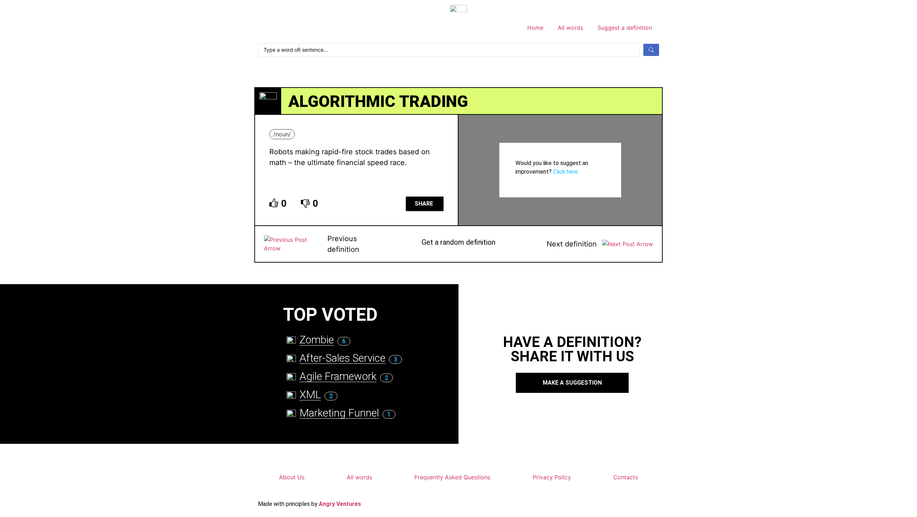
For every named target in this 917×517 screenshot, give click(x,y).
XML (310, 394)
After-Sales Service (342, 358)
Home (535, 27)
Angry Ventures (340, 503)
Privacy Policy (552, 477)
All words (570, 27)
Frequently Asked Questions (452, 477)
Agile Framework (337, 376)
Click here (565, 171)
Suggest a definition (624, 27)
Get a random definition (458, 242)
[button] (424, 204)
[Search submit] (651, 50)
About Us (291, 477)
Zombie (316, 339)
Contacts (625, 477)
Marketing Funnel (339, 412)
